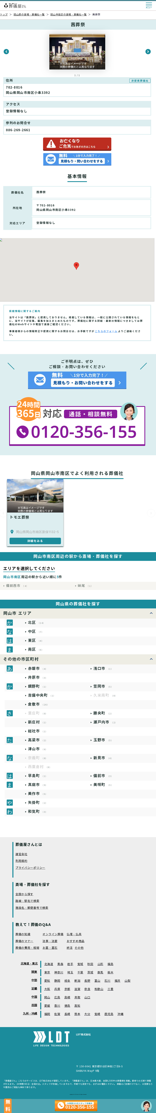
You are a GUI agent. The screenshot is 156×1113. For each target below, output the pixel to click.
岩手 (70, 964)
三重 (110, 989)
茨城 (90, 972)
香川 (57, 1006)
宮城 (80, 964)
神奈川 (58, 972)
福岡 (47, 1014)
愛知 (47, 981)
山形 (100, 964)
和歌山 (98, 989)
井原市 (38, 677)
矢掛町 (38, 802)
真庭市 (38, 784)
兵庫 (57, 989)
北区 (36, 622)
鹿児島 (108, 1014)
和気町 (38, 811)
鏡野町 (38, 686)
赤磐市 (38, 668)
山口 (87, 997)
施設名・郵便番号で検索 (31, 908)
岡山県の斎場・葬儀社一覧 (29, 14)
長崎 (67, 1014)
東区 (36, 640)
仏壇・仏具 (74, 934)
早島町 (38, 775)
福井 (117, 981)
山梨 (127, 981)
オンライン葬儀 (52, 934)
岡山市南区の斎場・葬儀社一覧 (68, 14)
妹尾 (85, 586)
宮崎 (97, 1014)
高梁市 (38, 740)
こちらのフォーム (106, 331)
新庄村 (38, 722)
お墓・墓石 (49, 948)
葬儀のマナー (24, 941)
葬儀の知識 (22, 934)
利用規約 (21, 861)
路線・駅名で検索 (27, 901)
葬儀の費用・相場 (27, 948)
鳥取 (77, 997)
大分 (87, 1014)
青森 (60, 964)
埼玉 (70, 972)
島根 (67, 997)
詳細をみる (35, 541)
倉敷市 (38, 704)
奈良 (87, 989)
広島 (57, 997)
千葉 (80, 972)
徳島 (67, 1006)
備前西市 (17, 586)
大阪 (47, 989)
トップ (4, 14)
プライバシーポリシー (30, 868)
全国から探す (24, 894)
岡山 (47, 997)
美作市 (38, 793)
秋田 (90, 964)
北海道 (48, 964)
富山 (97, 981)
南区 (36, 649)
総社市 (38, 731)
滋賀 (77, 989)
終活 (70, 948)
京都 (67, 989)
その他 (79, 948)
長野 (87, 981)
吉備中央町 (42, 695)
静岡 (57, 981)
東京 (47, 972)
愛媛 (47, 1006)
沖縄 (120, 1014)
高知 (77, 1006)
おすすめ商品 (75, 941)
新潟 (77, 981)
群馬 (100, 972)
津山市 (38, 749)
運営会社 (21, 854)
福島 (110, 964)
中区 (36, 631)
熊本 (77, 1014)
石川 (107, 981)
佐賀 (57, 1014)
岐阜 (67, 981)
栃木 (110, 972)
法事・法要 (49, 941)
